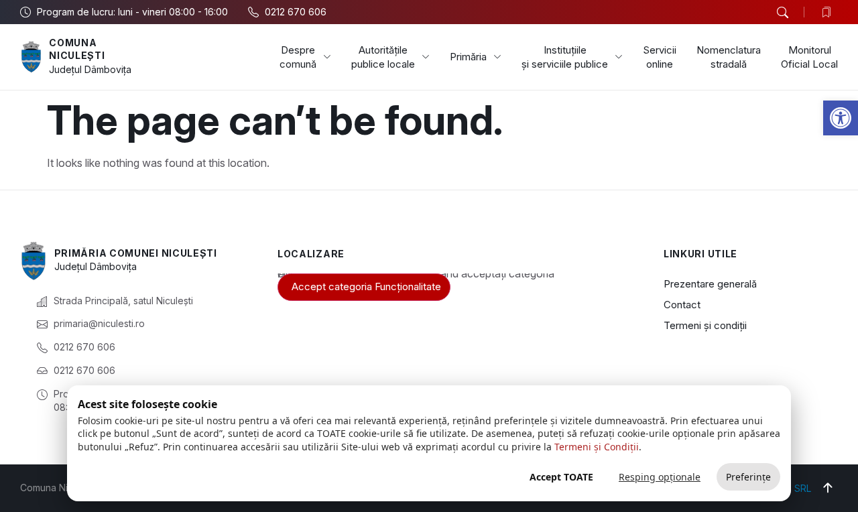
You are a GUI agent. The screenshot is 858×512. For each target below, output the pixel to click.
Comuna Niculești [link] (77, 49)
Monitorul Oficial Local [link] (809, 57)
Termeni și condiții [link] (705, 325)
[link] (840, 118)
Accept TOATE (561, 476)
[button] (782, 13)
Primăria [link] (468, 56)
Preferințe (748, 476)
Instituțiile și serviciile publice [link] (565, 57)
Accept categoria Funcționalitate (366, 286)
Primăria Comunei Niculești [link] (135, 253)
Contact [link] (682, 304)
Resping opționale (659, 476)
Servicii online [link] (659, 57)
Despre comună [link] (298, 57)
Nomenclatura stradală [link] (728, 57)
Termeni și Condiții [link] (596, 446)
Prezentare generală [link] (710, 283)
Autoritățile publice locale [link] (383, 57)
